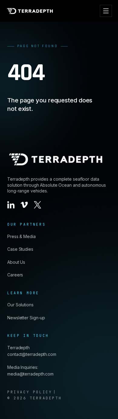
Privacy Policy (29, 392)
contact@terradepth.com (31, 354)
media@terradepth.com (30, 373)
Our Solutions (20, 304)
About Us (16, 262)
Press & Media (21, 236)
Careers (15, 274)
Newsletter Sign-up (26, 317)
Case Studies (20, 249)
